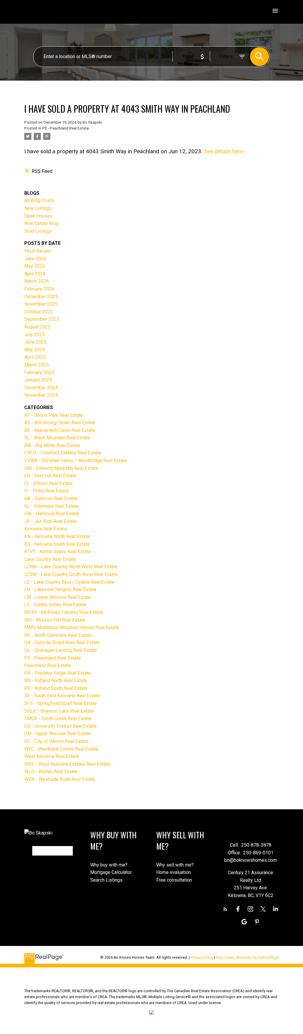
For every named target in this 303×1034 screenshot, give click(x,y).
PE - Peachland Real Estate (65, 128)
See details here (223, 151)
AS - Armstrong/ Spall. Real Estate (59, 422)
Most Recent (37, 251)
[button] (225, 909)
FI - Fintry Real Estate (46, 491)
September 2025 (41, 319)
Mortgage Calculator (111, 872)
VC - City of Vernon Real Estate (56, 741)
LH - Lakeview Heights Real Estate (60, 589)
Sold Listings (38, 231)
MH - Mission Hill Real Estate (55, 620)
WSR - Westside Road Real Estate (59, 779)
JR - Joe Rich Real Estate (50, 521)
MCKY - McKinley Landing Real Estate (63, 612)
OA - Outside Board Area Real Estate (62, 642)
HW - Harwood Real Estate (51, 513)
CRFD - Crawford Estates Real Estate (62, 453)
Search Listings (106, 880)
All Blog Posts (39, 200)
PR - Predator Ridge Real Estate (57, 673)
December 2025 (41, 296)
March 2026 (36, 281)
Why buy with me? (109, 865)
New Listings (38, 208)
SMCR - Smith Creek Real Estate (57, 718)
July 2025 (34, 334)
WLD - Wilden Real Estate (51, 771)
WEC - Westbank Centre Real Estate (61, 749)
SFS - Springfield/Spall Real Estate (60, 703)
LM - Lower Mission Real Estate (57, 597)
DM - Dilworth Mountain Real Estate (61, 468)
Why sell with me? (175, 865)
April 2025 (35, 357)
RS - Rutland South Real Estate (56, 688)
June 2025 (35, 342)
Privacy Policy (202, 957)
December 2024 (41, 387)
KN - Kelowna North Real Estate (57, 536)
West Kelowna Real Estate (51, 756)
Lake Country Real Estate (50, 559)
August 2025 (37, 327)
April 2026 (35, 274)
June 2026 (35, 258)
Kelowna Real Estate (45, 529)
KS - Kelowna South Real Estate (57, 544)
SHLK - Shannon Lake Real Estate (59, 711)
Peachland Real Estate (47, 665)
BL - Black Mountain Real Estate (57, 438)
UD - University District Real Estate (60, 726)
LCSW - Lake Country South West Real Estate (71, 574)
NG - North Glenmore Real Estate (58, 635)
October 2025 (38, 312)
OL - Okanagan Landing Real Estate (60, 650)
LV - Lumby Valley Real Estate (55, 604)
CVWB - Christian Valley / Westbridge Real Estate (75, 460)
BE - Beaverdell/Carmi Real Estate (59, 430)
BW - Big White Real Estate (52, 445)
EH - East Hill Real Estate (50, 475)
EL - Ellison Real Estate (48, 483)
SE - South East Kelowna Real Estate (62, 695)
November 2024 (41, 395)
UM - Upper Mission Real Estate (57, 733)
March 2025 (36, 365)
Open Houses (38, 216)
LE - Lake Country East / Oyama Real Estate (69, 582)
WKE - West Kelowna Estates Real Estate (67, 764)
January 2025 (38, 380)
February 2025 (39, 372)
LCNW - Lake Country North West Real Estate (70, 566)
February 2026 (39, 289)
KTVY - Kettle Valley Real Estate (57, 551)
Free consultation (174, 880)
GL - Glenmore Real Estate (51, 506)
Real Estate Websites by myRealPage (247, 957)
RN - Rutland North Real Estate (55, 680)
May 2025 (34, 349)
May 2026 (34, 266)
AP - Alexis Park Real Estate (53, 415)
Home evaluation (173, 872)
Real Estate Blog (41, 223)
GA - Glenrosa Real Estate (51, 498)
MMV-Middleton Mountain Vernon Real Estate (71, 627)
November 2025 (41, 304)
